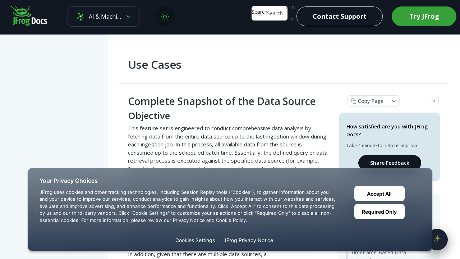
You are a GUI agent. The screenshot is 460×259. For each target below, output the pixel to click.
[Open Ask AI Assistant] (437, 239)
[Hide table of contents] (434, 101)
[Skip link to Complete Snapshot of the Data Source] (123, 101)
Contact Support (340, 16)
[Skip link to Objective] (123, 116)
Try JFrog (424, 16)
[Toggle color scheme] (165, 16)
